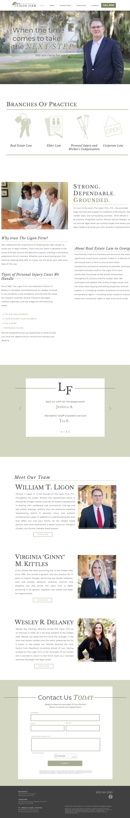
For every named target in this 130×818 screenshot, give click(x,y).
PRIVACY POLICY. (106, 806)
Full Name (34, 712)
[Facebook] (111, 797)
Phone (68, 723)
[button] (65, 5)
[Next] (110, 408)
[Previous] (20, 408)
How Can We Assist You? (40, 736)
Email (33, 723)
